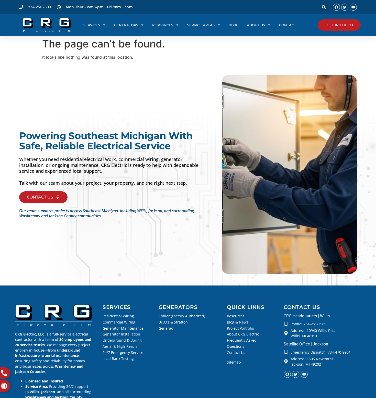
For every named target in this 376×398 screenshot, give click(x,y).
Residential (112, 316)
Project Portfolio (240, 328)
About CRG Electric (243, 334)
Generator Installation (121, 334)
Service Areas (201, 25)
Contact (287, 25)
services (117, 307)
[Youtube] (353, 7)
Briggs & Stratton (173, 322)
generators (178, 307)
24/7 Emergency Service (123, 352)
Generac (166, 328)
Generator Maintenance (123, 328)
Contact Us (236, 352)
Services (91, 25)
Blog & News (237, 322)
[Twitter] (344, 7)
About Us (256, 25)
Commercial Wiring (119, 322)
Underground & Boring (122, 340)
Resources (162, 25)
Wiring (128, 316)
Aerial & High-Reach (120, 346)
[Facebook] (336, 7)
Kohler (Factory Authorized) (182, 316)
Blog (234, 25)
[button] (324, 7)
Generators (126, 25)
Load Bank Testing (118, 358)
